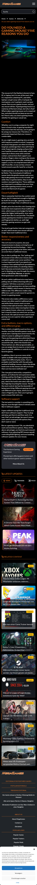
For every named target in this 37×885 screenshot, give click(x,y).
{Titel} (17, 882)
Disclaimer (18, 826)
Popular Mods (18, 842)
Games (11, 19)
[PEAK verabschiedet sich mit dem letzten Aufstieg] (18, 540)
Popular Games (18, 835)
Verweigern (18, 873)
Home (4, 19)
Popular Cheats (18, 846)
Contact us (18, 823)
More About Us (18, 464)
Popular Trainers (18, 838)
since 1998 (27, 449)
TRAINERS (20, 480)
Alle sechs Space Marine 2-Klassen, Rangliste (19, 801)
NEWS (8, 480)
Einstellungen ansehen (18, 878)
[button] (34, 849)
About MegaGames (18, 819)
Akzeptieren (18, 868)
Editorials (20, 19)
